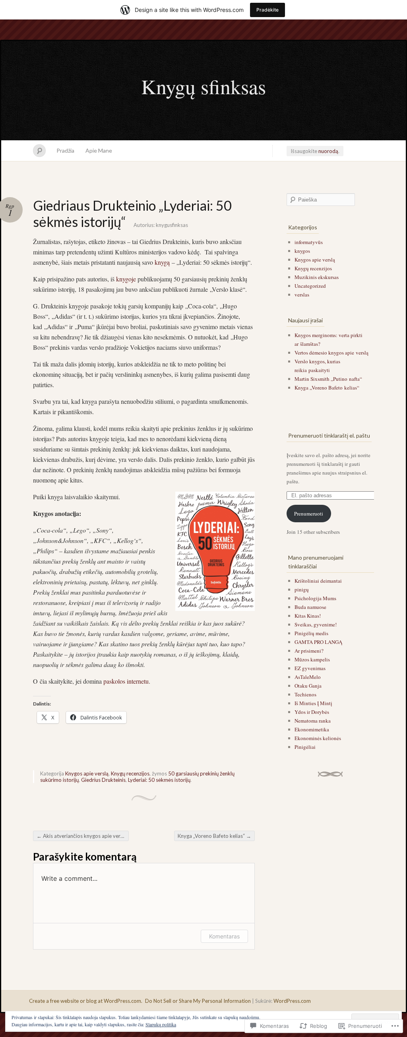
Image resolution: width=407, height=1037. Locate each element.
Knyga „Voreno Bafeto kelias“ (214, 836)
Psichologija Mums (315, 598)
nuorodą (328, 151)
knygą (162, 262)
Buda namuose (310, 607)
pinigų (302, 589)
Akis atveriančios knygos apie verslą (82, 836)
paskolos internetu (126, 681)
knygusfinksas (172, 225)
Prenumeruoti (308, 513)
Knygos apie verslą (87, 773)
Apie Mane (98, 150)
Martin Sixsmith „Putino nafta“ (328, 378)
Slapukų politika (160, 1024)
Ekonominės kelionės (318, 738)
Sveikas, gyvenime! (316, 624)
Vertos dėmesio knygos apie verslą (331, 352)
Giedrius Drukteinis (103, 780)
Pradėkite (267, 10)
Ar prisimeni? (309, 650)
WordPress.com (292, 1001)
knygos (302, 250)
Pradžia (65, 150)
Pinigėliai (305, 746)
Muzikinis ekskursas (317, 277)
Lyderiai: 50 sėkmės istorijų (159, 780)
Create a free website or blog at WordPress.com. (85, 1001)
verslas (302, 294)
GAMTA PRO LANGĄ (318, 641)
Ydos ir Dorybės (312, 711)
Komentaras (224, 936)
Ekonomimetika (312, 729)
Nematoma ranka (313, 720)
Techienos (305, 694)
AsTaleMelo (308, 676)
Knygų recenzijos (130, 773)
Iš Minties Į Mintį (313, 703)
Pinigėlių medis (311, 633)
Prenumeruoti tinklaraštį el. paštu (329, 435)
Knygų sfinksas (203, 86)
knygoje (126, 279)
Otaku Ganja (308, 685)
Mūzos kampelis (312, 659)
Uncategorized (310, 285)
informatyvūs (309, 242)
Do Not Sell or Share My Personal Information (198, 1001)
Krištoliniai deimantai (318, 580)
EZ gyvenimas (310, 668)
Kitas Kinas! (308, 615)
